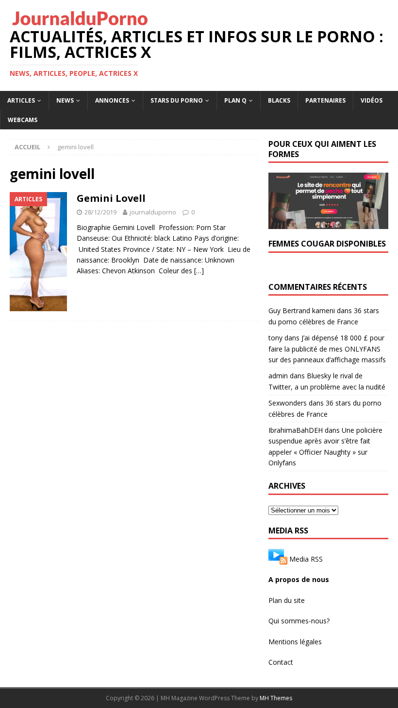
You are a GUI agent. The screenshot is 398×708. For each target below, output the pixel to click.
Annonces (112, 100)
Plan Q (235, 100)
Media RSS (306, 559)
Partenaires (325, 100)
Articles (21, 100)
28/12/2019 (100, 212)
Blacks (279, 100)
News (65, 100)
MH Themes (276, 698)
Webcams (22, 120)
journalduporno (153, 212)
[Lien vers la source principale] (277, 559)
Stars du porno (176, 100)
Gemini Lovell (111, 198)
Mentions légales (295, 641)
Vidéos (371, 100)
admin (278, 375)
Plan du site (286, 600)
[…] (199, 270)
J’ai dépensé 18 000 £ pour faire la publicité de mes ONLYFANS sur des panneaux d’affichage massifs (327, 348)
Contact (280, 662)
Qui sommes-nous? (299, 620)
